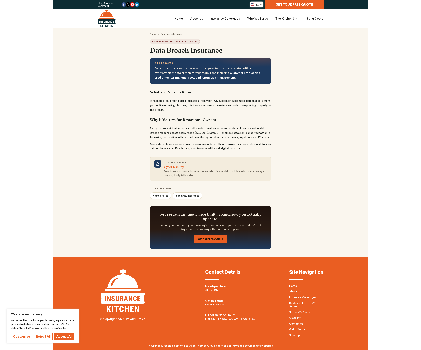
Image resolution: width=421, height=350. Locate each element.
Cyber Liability (174, 167)
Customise (21, 336)
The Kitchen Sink (286, 18)
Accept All (64, 336)
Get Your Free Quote (210, 238)
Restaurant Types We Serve (302, 304)
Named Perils (160, 195)
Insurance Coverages (225, 18)
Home (178, 18)
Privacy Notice (135, 319)
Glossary (154, 34)
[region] (43, 326)
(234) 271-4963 (214, 304)
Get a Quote (315, 18)
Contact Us (296, 323)
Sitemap (294, 335)
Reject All (43, 336)
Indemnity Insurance (187, 195)
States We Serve (299, 312)
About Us (196, 18)
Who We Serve (257, 18)
